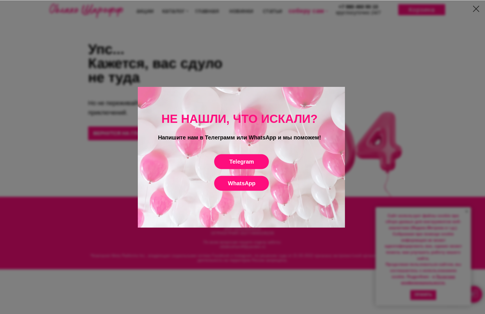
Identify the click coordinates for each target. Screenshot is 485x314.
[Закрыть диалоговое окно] (476, 9)
